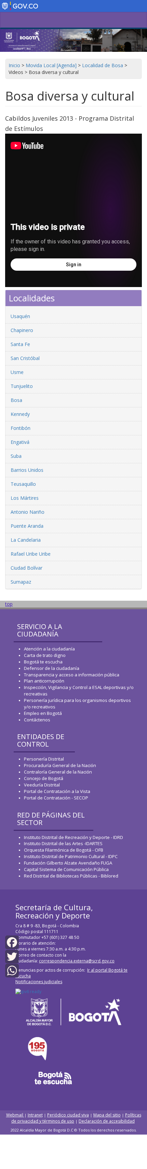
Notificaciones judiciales (38, 982)
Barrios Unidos (27, 470)
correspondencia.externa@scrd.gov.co (77, 961)
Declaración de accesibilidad (107, 1121)
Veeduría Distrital (42, 785)
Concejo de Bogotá (43, 778)
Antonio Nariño (27, 512)
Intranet (35, 1115)
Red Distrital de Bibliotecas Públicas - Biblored (71, 876)
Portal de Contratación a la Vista (57, 791)
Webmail (15, 1115)
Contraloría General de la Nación (58, 772)
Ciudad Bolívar (26, 568)
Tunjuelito (22, 386)
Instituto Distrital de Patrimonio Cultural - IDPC (71, 856)
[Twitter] (12, 956)
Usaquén (20, 316)
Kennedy (20, 414)
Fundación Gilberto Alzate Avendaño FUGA (68, 863)
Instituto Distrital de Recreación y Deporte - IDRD (73, 837)
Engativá (20, 442)
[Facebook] (12, 942)
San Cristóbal (25, 358)
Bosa (16, 400)
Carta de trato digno (45, 655)
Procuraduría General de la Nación (60, 765)
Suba (16, 456)
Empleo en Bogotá (43, 713)
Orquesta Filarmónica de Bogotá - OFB (63, 850)
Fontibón (20, 428)
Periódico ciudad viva (68, 1115)
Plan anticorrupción (44, 681)
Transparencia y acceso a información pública (71, 675)
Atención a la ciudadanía (49, 649)
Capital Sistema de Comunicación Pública (66, 869)
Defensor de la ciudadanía (51, 668)
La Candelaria (26, 540)
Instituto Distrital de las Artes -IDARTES (64, 843)
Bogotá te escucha (43, 662)
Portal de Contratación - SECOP (56, 798)
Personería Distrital (44, 759)
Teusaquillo (23, 484)
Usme (17, 372)
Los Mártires (25, 498)
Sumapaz (21, 582)
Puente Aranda (27, 526)
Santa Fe (20, 344)
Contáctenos (37, 720)
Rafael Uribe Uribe (31, 554)
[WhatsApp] (12, 970)
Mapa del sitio (107, 1115)
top (9, 604)
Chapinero (22, 330)
